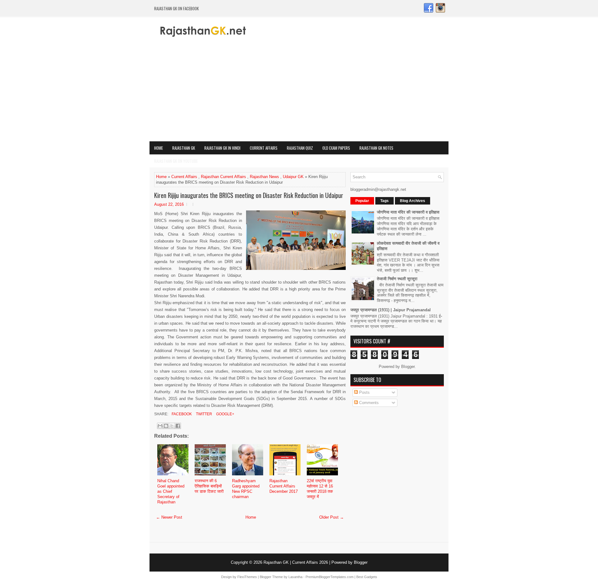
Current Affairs (264, 148)
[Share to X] (172, 426)
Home (158, 148)
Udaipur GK (293, 176)
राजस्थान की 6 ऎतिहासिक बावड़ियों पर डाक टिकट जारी (209, 486)
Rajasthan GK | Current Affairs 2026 (295, 562)
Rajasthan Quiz (300, 148)
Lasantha (295, 577)
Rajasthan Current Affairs (223, 176)
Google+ (224, 414)
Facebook (181, 414)
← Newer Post (169, 517)
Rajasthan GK (183, 148)
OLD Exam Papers (336, 148)
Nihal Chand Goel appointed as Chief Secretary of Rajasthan (170, 491)
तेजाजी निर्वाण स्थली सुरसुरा (397, 278)
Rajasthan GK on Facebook (176, 8)
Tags (384, 201)
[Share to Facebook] (178, 426)
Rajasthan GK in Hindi (222, 148)
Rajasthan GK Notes (376, 148)
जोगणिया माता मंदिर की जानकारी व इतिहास (408, 212)
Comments (368, 402)
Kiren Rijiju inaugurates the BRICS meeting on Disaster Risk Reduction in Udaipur (248, 195)
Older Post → (331, 517)
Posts (364, 392)
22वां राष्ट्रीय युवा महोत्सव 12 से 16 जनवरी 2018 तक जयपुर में (320, 488)
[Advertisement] (299, 94)
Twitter (203, 414)
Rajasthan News (264, 176)
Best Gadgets (366, 577)
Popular (362, 201)
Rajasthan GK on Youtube (176, 161)
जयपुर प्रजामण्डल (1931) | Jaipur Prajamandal (390, 310)
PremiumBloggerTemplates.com (330, 577)
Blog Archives (412, 201)
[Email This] (160, 426)
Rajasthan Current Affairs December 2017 (283, 486)
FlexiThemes (247, 577)
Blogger (408, 366)
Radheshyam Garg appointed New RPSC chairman (245, 488)
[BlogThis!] (166, 426)
